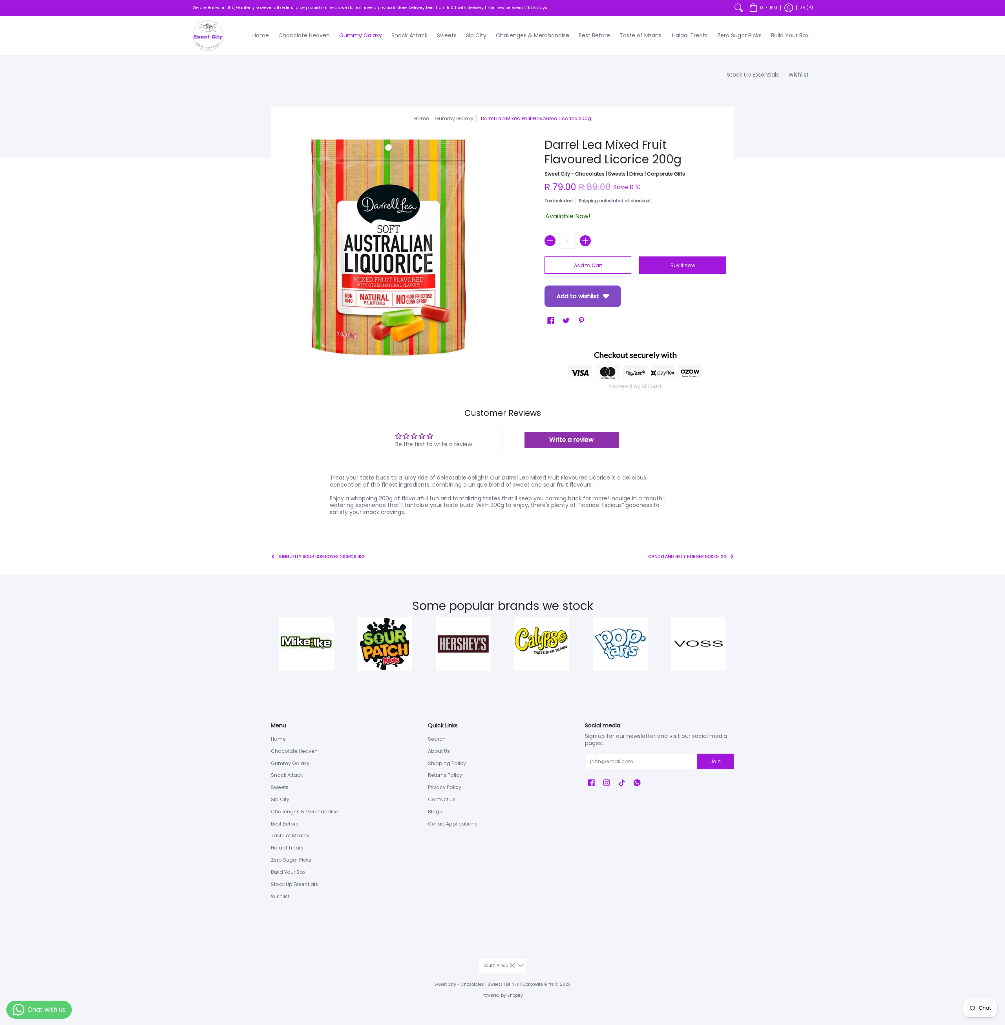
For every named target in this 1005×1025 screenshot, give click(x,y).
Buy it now (683, 265)
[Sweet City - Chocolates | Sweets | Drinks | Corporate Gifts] (208, 35)
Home (421, 118)
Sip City (280, 799)
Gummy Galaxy (290, 763)
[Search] (739, 8)
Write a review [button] (571, 439)
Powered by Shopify (502, 995)
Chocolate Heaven (294, 751)
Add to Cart (588, 265)
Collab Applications (452, 823)
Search (437, 739)
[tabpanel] (502, 496)
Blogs (435, 811)
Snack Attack (287, 775)
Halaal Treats (287, 847)
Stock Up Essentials (294, 884)
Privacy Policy (444, 787)
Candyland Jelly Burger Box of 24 (687, 556)
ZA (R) (806, 8)
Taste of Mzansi (290, 835)
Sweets (280, 787)
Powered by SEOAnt (635, 386)
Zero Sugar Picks (291, 860)
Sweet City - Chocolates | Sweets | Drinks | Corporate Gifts (615, 173)
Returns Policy (445, 775)
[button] (763, 8)
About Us (439, 751)
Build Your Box (288, 872)
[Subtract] (550, 240)
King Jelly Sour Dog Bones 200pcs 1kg (322, 556)
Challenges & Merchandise (304, 811)
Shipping (588, 201)
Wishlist (280, 896)
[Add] (585, 240)
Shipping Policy (447, 763)
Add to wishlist (578, 296)
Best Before (285, 823)
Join (715, 761)
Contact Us (441, 799)
